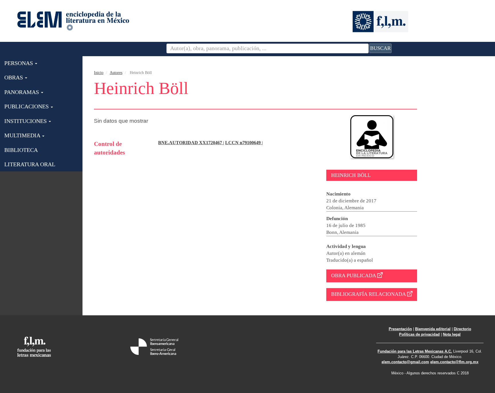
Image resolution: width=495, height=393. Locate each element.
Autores (116, 73)
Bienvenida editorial (433, 329)
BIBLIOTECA (21, 150)
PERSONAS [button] (19, 63)
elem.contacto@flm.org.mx (454, 362)
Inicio (98, 73)
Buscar (380, 48)
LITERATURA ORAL (29, 164)
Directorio (462, 329)
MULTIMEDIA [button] (23, 135)
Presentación (400, 329)
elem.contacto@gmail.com (405, 362)
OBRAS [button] (14, 77)
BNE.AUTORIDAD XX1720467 (190, 142)
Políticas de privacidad (419, 334)
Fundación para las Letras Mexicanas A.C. (415, 351)
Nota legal (452, 334)
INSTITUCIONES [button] (26, 121)
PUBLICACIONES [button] (27, 106)
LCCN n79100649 (243, 142)
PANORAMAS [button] (22, 92)
